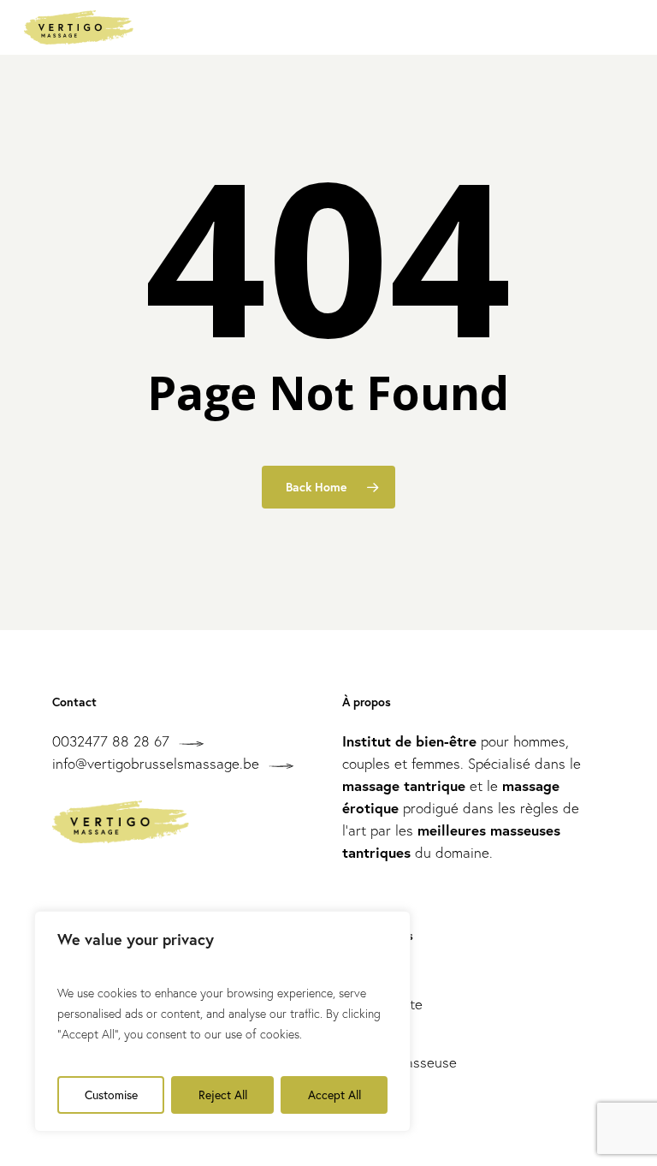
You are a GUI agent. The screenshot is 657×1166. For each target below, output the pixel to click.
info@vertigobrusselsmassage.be (155, 763)
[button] (623, 27)
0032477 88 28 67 (110, 741)
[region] (222, 1021)
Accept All (334, 1094)
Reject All (222, 1094)
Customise (111, 1094)
